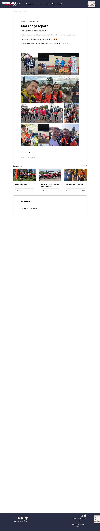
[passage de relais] (24, 175)
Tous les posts (17, 11)
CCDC (25, 11)
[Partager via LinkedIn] (29, 152)
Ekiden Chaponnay (21, 184)
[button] (57, 4)
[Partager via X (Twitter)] (25, 152)
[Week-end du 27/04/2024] (75, 175)
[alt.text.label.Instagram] (82, 515)
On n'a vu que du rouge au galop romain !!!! (50, 185)
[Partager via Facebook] (22, 152)
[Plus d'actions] (78, 21)
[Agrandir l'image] (29, 64)
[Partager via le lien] (33, 152)
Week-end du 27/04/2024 (74, 184)
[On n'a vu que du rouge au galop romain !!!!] (50, 175)
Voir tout (84, 166)
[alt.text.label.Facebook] (85, 515)
